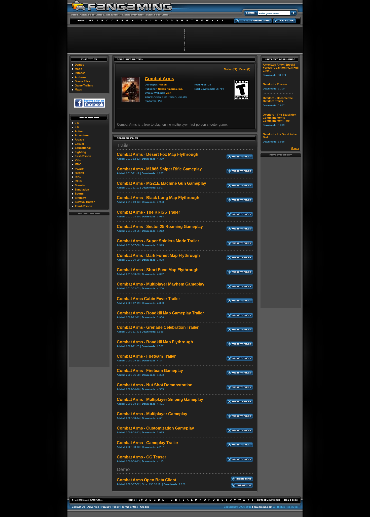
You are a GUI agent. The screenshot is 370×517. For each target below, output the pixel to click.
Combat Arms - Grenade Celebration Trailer (158, 327)
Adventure (82, 135)
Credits (144, 506)
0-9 (91, 20)
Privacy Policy (110, 506)
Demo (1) (244, 69)
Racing (79, 172)
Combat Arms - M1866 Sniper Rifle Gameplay (159, 169)
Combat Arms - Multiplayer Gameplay (152, 414)
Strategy (80, 197)
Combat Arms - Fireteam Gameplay (150, 370)
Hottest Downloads (268, 499)
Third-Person (83, 206)
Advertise (93, 506)
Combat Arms (159, 78)
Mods (78, 68)
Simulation (82, 189)
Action (79, 131)
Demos (79, 64)
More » (295, 148)
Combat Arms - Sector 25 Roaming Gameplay (160, 226)
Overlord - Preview (275, 84)
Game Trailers (84, 85)
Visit (168, 92)
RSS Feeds (291, 499)
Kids (78, 160)
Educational (83, 147)
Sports (79, 193)
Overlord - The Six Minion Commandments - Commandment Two (280, 117)
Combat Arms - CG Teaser (141, 457)
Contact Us (78, 506)
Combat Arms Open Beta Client (146, 480)
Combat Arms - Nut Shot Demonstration (155, 385)
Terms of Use (130, 506)
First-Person (83, 156)
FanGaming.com (262, 506)
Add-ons (80, 77)
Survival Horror (85, 201)
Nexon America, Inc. (170, 88)
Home (81, 20)
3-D (77, 126)
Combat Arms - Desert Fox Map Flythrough (157, 154)
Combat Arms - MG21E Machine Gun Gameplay (161, 183)
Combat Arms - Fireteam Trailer (146, 356)
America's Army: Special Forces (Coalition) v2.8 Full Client (281, 67)
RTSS (78, 180)
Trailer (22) (230, 69)
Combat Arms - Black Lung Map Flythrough (158, 198)
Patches (80, 72)
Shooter (80, 185)
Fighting (80, 152)
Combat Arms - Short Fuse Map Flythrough (158, 270)
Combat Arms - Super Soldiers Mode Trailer (158, 241)
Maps (78, 89)
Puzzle (79, 168)
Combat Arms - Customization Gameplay (155, 428)
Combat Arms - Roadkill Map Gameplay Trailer (160, 313)
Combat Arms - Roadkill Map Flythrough (155, 342)
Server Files (82, 81)
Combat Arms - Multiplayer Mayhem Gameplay (160, 284)
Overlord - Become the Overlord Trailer (278, 100)
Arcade (79, 139)
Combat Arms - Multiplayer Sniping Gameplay (160, 399)
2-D (77, 122)
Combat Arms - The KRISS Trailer (148, 212)
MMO (78, 164)
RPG (78, 176)
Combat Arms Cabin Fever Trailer (148, 299)
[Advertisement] (89, 290)
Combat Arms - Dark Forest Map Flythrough (158, 255)
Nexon (163, 84)
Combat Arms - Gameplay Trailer (147, 443)
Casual (79, 143)
